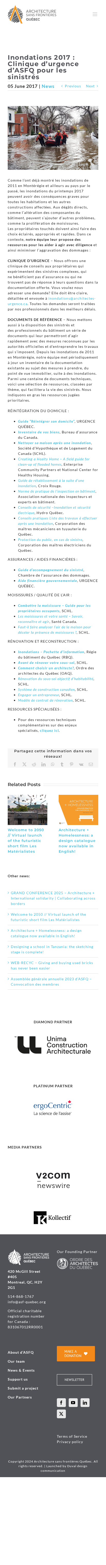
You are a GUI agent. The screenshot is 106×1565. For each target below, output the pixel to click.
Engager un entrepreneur (38, 695)
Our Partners (20, 1397)
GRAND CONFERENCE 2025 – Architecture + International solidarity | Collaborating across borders (53, 898)
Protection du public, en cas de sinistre (50, 539)
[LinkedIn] (85, 1402)
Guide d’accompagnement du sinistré (50, 570)
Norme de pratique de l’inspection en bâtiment (56, 491)
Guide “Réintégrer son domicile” (46, 421)
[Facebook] (61, 1402)
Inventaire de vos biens (39, 432)
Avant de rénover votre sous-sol (46, 662)
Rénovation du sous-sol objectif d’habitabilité (55, 678)
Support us (18, 1379)
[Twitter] (61, 1414)
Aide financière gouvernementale (47, 580)
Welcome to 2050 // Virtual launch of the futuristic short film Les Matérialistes (26, 841)
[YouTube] (73, 1402)
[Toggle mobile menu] (95, 14)
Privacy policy (70, 1441)
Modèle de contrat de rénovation (45, 700)
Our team (16, 1361)
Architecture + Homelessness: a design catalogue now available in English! (77, 841)
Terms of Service (72, 1436)
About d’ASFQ (21, 1352)
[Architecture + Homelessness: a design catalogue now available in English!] (78, 797)
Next (90, 86)
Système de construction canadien (46, 689)
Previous (73, 86)
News (48, 86)
